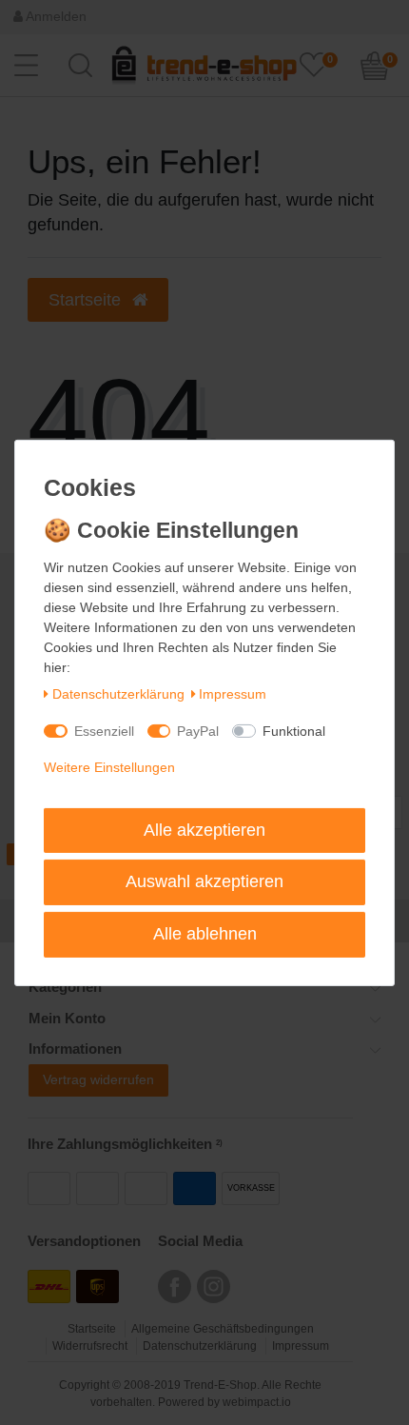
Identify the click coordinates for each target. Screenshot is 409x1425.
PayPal (198, 731)
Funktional (294, 731)
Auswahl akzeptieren (204, 881)
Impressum (232, 694)
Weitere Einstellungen (109, 767)
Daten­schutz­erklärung (118, 694)
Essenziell (104, 731)
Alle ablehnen (205, 933)
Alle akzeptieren (204, 830)
